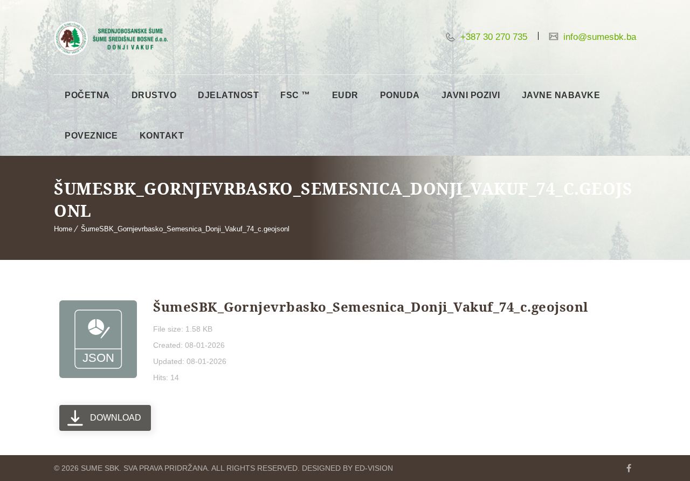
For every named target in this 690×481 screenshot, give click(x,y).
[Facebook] (628, 468)
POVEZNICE (91, 135)
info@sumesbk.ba (598, 37)
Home (63, 229)
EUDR (345, 95)
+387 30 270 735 (492, 37)
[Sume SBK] (111, 38)
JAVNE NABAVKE (561, 95)
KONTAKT (162, 135)
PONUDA (400, 95)
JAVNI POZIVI (470, 95)
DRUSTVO (154, 95)
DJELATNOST (228, 95)
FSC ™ (295, 95)
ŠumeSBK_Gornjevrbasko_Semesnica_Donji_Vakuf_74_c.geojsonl (185, 229)
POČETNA (87, 95)
